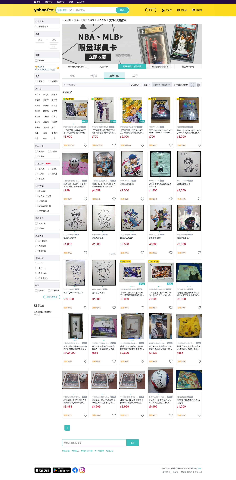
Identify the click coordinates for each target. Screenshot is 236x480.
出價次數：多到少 (181, 84)
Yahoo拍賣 (44, 10)
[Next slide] (86, 110)
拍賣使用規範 (186, 471)
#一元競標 (99, 450)
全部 (72, 75)
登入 (151, 10)
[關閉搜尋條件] (70, 10)
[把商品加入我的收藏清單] (85, 145)
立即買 (93, 75)
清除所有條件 (51, 297)
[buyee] (47, 68)
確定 (53, 46)
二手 (134, 75)
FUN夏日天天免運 (160, 66)
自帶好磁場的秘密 (76, 66)
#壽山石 (109, 450)
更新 (200, 468)
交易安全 (198, 471)
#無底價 (66, 450)
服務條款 (166, 471)
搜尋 (133, 442)
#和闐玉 (75, 450)
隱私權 (175, 471)
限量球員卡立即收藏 (132, 66)
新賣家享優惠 (188, 66)
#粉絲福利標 (86, 450)
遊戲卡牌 (104, 66)
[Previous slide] (64, 110)
